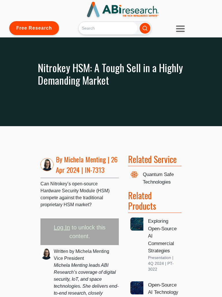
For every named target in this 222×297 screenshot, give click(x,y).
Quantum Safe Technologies (158, 178)
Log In (62, 227)
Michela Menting (85, 159)
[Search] (145, 28)
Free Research (34, 28)
